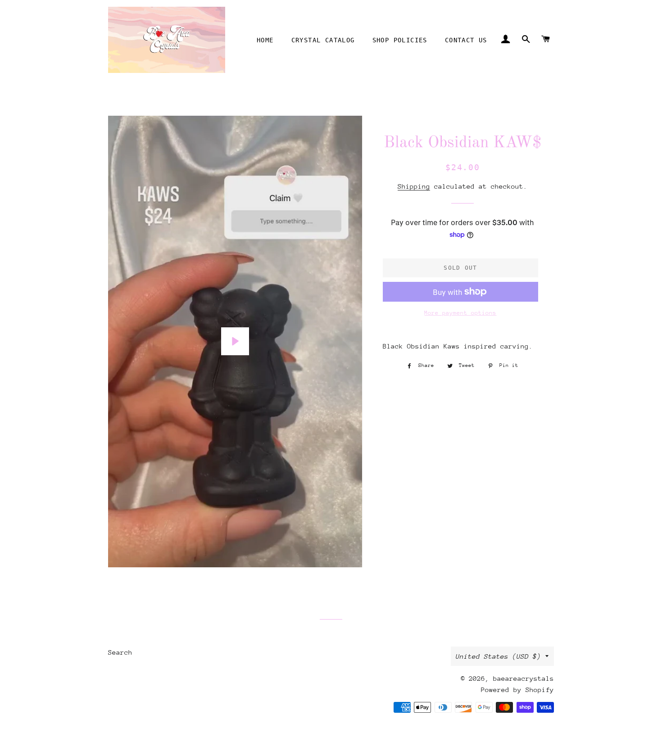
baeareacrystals (523, 678)
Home (265, 40)
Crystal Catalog (323, 40)
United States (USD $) (498, 656)
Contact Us (466, 40)
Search (120, 652)
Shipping (414, 186)
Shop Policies (399, 40)
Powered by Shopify (517, 689)
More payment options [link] (460, 312)
